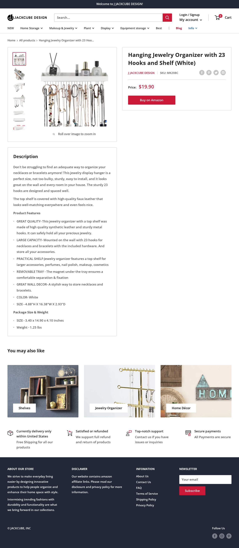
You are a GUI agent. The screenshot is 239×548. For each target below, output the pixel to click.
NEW (10, 28)
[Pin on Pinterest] (209, 72)
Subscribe (192, 491)
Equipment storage (133, 28)
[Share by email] (223, 72)
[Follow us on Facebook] (214, 536)
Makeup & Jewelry (61, 28)
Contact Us (143, 482)
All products (27, 40)
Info (191, 28)
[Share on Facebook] (201, 72)
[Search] (167, 17)
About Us (142, 476)
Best (159, 28)
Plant (87, 28)
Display (106, 28)
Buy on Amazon (151, 100)
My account (189, 19)
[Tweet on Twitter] (216, 72)
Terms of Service (147, 493)
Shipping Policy (146, 499)
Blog (179, 28)
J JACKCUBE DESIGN (141, 72)
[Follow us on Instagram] (221, 536)
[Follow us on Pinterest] (229, 536)
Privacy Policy (145, 505)
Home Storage (29, 28)
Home (11, 40)
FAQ (139, 488)
